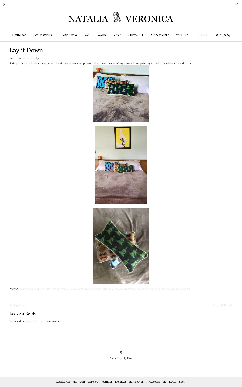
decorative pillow (50, 289)
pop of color (147, 289)
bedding (22, 289)
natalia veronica (112, 289)
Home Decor (69, 35)
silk (158, 289)
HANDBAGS (19, 35)
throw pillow (168, 289)
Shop (182, 382)
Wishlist (182, 35)
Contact (107, 382)
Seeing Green (17, 305)
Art (87, 35)
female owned (84, 289)
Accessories (43, 35)
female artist (68, 289)
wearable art (183, 289)
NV (41, 58)
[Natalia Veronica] (121, 19)
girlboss (97, 289)
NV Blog (202, 35)
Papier (102, 35)
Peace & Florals (223, 305)
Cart (117, 35)
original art (133, 289)
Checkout (135, 35)
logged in (31, 321)
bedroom (34, 289)
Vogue (120, 358)
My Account (160, 35)
